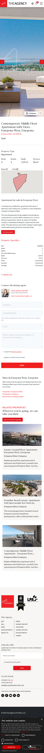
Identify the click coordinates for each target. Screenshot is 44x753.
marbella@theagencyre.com (12, 685)
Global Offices (21, 630)
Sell (2, 624)
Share (3, 169)
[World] (33, 3)
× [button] (41, 719)
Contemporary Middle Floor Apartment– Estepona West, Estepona (18, 553)
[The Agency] (7, 601)
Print (14, 169)
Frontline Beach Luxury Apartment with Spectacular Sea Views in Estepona (22, 503)
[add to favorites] (40, 113)
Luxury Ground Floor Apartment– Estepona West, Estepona (21, 451)
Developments (6, 630)
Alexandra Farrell (19, 290)
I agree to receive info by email (14, 357)
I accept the (13, 352)
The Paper (19, 627)
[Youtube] (10, 695)
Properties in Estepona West (12, 392)
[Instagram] (2, 695)
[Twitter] (14, 695)
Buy (2, 621)
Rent (3, 627)
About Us (4, 633)
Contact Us (5, 680)
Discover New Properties (12, 420)
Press (18, 621)
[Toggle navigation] (41, 3)
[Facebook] (6, 695)
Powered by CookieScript (9, 751)
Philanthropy (21, 633)
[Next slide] (42, 62)
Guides (18, 635)
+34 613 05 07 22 (6, 682)
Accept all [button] (11, 747)
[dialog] (22, 735)
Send (22, 365)
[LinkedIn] (18, 695)
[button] (22, 743)
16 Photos (32, 113)
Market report (22, 624)
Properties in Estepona (10, 394)
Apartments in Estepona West (13, 396)
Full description (8, 232)
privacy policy (17, 352)
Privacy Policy (25, 732)
